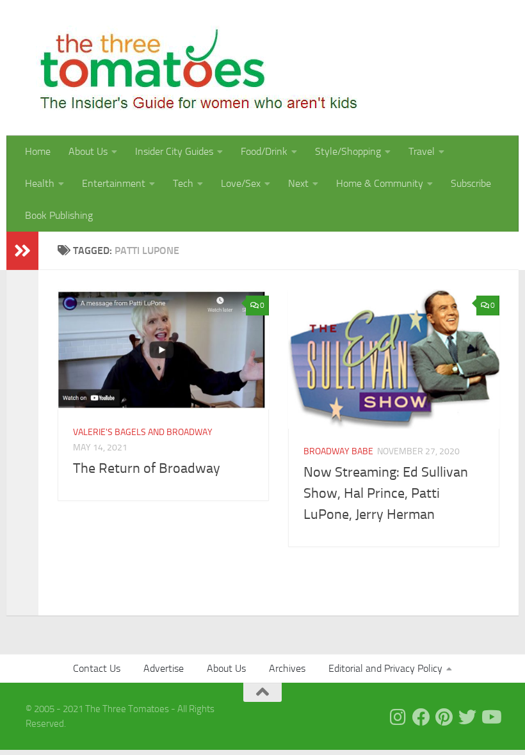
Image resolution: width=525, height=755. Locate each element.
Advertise (163, 668)
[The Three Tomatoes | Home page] (193, 68)
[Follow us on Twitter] (467, 717)
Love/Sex (241, 183)
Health (39, 183)
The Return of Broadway (146, 468)
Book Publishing (59, 215)
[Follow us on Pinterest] (444, 717)
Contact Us (96, 668)
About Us (88, 151)
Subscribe (471, 183)
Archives (287, 668)
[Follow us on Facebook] (421, 717)
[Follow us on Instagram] (398, 717)
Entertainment (113, 183)
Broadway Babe (338, 451)
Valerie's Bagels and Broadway (143, 432)
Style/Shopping (348, 151)
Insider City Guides (174, 151)
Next (298, 183)
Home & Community (379, 183)
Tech (183, 183)
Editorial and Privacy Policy (385, 668)
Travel (421, 151)
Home (38, 151)
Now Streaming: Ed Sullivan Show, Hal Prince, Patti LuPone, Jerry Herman (385, 493)
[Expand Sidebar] (22, 251)
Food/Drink (264, 151)
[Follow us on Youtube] (490, 717)
